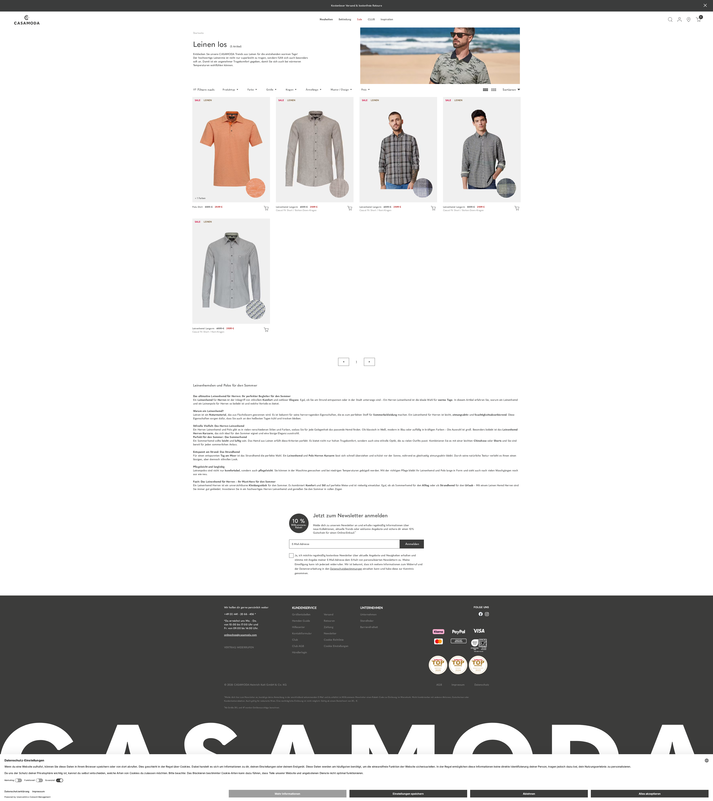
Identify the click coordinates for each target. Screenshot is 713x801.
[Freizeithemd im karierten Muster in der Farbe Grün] (482, 149)
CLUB (371, 19)
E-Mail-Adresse (300, 544)
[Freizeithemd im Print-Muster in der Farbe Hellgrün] (231, 271)
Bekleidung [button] (345, 19)
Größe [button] (269, 89)
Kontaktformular (302, 633)
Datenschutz (481, 684)
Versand (328, 614)
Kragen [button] (289, 89)
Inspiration (387, 19)
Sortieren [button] (509, 89)
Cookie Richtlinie (334, 639)
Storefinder (367, 620)
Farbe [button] (251, 89)
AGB (439, 684)
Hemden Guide (301, 620)
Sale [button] (359, 19)
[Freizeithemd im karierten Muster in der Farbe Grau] (398, 149)
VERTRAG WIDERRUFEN (239, 647)
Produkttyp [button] (229, 89)
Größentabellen (301, 614)
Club (295, 639)
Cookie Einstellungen (336, 646)
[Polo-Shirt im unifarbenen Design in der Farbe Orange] (231, 149)
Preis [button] (364, 89)
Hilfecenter (298, 627)
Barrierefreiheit (369, 627)
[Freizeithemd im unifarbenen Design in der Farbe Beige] (315, 149)
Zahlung (328, 627)
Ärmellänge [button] (312, 89)
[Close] (705, 6)
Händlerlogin (299, 652)
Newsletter (330, 633)
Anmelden (411, 544)
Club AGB (298, 646)
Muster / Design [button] (340, 89)
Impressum (458, 684)
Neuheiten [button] (326, 19)
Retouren (329, 620)
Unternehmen (368, 614)
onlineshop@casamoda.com (240, 635)
